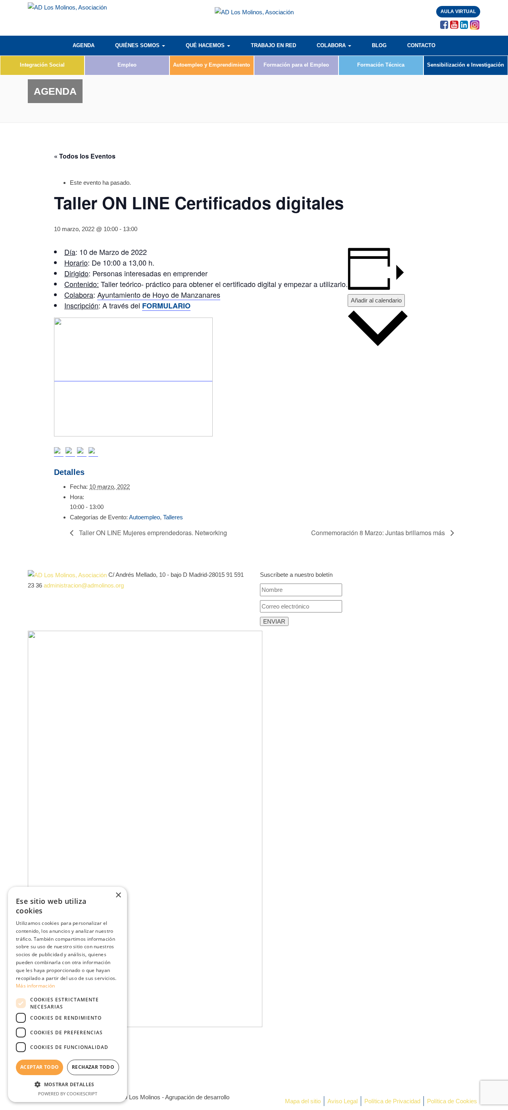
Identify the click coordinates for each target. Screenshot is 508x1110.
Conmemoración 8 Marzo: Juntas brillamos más (378, 532)
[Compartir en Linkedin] (82, 452)
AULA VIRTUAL (458, 11)
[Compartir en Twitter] (70, 452)
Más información (35, 985)
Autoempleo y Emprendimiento (211, 65)
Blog (379, 45)
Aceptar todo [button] (39, 1067)
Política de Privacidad (392, 1101)
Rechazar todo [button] (93, 1067)
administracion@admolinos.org (84, 585)
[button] (67, 1084)
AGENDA (83, 45)
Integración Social (42, 65)
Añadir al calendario (376, 300)
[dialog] (67, 994)
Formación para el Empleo (296, 65)
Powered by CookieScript (67, 1094)
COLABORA (332, 45)
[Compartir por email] (93, 452)
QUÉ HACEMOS (206, 45)
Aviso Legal (342, 1101)
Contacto (421, 45)
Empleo (127, 65)
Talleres (173, 517)
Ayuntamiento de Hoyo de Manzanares (158, 294)
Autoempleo (144, 517)
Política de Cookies (452, 1101)
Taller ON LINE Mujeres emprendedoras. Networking (152, 532)
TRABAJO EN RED (273, 45)
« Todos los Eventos (84, 156)
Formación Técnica (380, 65)
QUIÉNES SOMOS (138, 45)
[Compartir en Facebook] (59, 452)
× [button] (118, 895)
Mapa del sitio (303, 1101)
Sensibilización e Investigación (465, 65)
